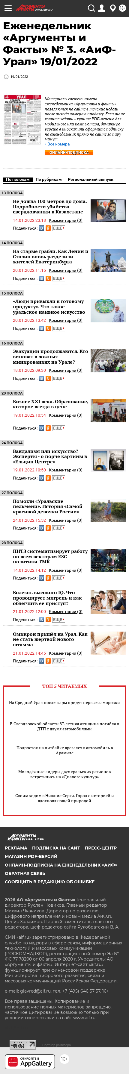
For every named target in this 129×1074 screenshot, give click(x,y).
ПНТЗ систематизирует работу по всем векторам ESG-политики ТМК (50, 556)
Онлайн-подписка (69, 152)
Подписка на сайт (56, 848)
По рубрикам (49, 179)
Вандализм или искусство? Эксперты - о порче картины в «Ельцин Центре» (50, 456)
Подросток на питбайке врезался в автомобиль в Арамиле (64, 750)
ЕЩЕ (58, 228)
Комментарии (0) (65, 220)
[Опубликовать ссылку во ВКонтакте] (41, 228)
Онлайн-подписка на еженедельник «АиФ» (61, 865)
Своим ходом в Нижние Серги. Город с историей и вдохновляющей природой (64, 798)
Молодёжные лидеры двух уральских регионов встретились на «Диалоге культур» (64, 774)
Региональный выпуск (90, 179)
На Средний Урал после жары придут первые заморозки (64, 702)
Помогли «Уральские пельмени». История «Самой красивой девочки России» (47, 506)
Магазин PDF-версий (31, 856)
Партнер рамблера (56, 1045)
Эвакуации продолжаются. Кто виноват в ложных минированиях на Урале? (50, 356)
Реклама (16, 848)
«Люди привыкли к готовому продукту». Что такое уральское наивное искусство (49, 306)
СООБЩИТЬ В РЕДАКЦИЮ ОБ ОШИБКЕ (49, 882)
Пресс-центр (101, 848)
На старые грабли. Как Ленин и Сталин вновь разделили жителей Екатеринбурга (50, 256)
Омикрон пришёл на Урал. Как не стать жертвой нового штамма (50, 639)
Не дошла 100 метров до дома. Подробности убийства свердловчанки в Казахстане (50, 206)
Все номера (58, 144)
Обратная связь (25, 873)
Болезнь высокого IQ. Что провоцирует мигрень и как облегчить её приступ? (47, 597)
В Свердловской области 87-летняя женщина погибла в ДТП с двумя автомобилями (64, 726)
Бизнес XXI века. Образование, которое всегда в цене (50, 404)
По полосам (18, 179)
